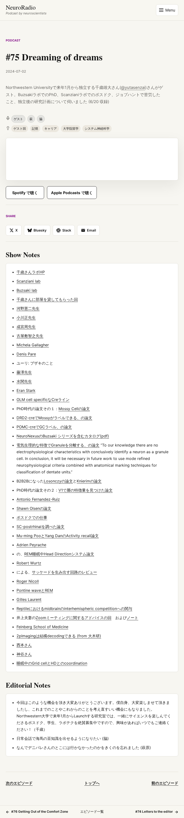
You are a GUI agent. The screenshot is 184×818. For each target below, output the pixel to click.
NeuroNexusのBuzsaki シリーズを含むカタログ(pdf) (63, 436)
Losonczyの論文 (58, 481)
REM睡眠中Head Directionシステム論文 (59, 553)
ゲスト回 (19, 128)
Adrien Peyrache (31, 544)
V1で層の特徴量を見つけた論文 (85, 490)
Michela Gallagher (33, 344)
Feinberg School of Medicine (42, 626)
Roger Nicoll (28, 581)
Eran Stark (26, 390)
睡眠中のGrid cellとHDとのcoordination (52, 663)
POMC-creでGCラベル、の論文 (44, 426)
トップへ (92, 783)
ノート (132, 617)
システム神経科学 (97, 128)
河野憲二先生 (28, 308)
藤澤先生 (24, 372)
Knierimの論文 (89, 481)
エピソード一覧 (92, 811)
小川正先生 (26, 317)
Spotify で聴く (25, 192)
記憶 (35, 128)
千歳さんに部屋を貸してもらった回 (47, 299)
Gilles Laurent (29, 599)
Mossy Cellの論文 (74, 408)
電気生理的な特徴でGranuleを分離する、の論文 (58, 445)
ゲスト (18, 119)
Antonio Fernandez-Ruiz (38, 499)
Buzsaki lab (27, 290)
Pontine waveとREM (35, 590)
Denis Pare (26, 354)
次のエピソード (19, 783)
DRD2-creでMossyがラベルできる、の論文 (54, 417)
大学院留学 (71, 128)
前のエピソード (164, 783)
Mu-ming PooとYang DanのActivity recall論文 (58, 535)
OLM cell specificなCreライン (43, 399)
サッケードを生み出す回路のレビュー (64, 572)
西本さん (24, 645)
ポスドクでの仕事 (32, 517)
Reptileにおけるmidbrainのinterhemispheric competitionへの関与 (74, 608)
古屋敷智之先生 (30, 335)
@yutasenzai (133, 87)
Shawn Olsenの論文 (34, 508)
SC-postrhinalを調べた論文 (40, 526)
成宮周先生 (26, 326)
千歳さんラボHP (31, 272)
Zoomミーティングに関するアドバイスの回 (73, 617)
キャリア (50, 128)
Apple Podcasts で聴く (72, 192)
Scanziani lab (28, 281)
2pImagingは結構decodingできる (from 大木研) (59, 635)
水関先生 (24, 381)
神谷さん (24, 654)
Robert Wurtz (29, 563)
